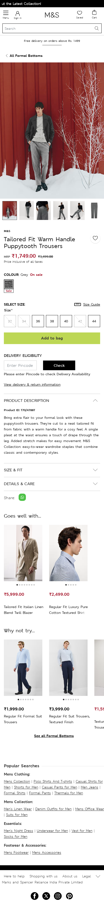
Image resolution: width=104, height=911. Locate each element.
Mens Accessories (46, 852)
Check (59, 365)
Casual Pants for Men (59, 787)
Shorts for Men (26, 787)
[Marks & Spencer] (51, 18)
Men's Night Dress (18, 830)
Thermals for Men (68, 793)
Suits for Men (17, 815)
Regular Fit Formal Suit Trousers (23, 719)
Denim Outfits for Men (53, 809)
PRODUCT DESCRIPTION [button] (26, 400)
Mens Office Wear (89, 809)
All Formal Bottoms (26, 55)
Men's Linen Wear (18, 809)
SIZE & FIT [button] (13, 470)
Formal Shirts (14, 793)
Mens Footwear (16, 852)
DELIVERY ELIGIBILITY (23, 355)
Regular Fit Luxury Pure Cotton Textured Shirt (68, 610)
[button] (17, 585)
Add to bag (52, 338)
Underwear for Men (52, 830)
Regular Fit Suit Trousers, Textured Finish (69, 719)
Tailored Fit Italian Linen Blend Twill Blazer (23, 610)
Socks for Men (15, 836)
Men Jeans (89, 787)
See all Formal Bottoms (54, 735)
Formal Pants (40, 793)
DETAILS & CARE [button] (19, 483)
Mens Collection (17, 781)
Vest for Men (82, 830)
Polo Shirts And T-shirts (53, 781)
